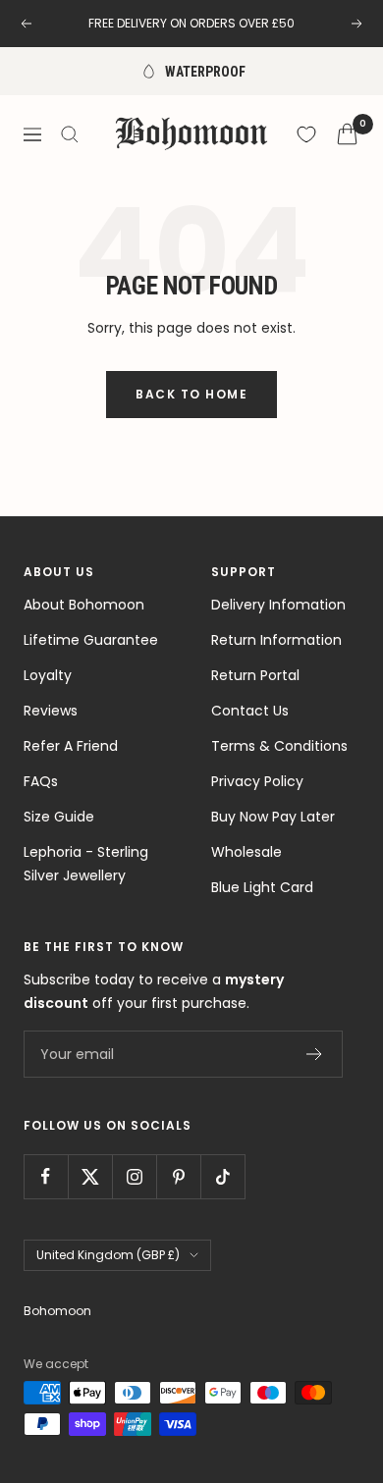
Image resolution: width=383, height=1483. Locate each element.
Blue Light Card (262, 887)
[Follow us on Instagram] (134, 1176)
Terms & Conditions (279, 746)
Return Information (276, 640)
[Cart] (347, 134)
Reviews (51, 710)
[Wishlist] (306, 134)
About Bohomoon (84, 604)
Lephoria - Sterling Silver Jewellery (86, 863)
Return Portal (255, 675)
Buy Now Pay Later (273, 816)
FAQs (41, 781)
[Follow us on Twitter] (90, 1176)
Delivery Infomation (278, 604)
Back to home (191, 394)
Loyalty (48, 675)
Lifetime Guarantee (91, 640)
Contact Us (250, 710)
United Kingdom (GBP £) (108, 1254)
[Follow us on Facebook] (46, 1176)
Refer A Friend (71, 746)
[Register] (314, 1054)
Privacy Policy (257, 781)
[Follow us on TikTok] (222, 1176)
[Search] (70, 134)
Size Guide (59, 816)
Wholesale (246, 852)
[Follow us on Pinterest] (178, 1176)
